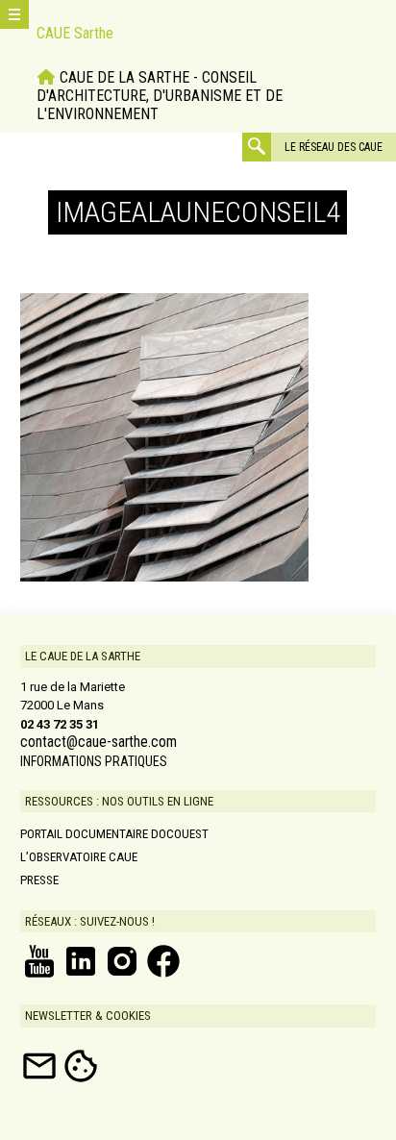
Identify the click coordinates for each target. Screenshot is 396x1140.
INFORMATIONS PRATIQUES (93, 761)
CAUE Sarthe (75, 33)
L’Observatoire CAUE (78, 857)
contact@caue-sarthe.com (98, 742)
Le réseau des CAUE (334, 147)
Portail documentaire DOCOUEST (114, 834)
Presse (39, 880)
